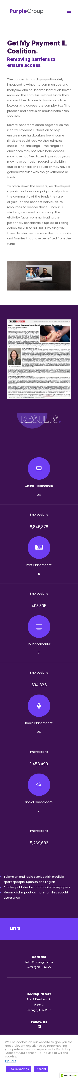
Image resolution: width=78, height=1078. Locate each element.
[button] (69, 11)
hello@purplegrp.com (39, 962)
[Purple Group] (27, 11)
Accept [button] (41, 1069)
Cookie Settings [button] (18, 1069)
